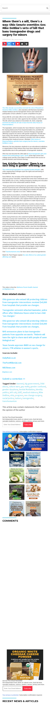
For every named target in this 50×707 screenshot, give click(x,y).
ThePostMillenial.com (11, 363)
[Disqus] (25, 554)
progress (19, 395)
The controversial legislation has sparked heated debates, (21, 169)
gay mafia (25, 386)
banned (20, 384)
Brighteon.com (7, 372)
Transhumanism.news (13, 252)
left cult (13, 392)
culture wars (14, 386)
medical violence (30, 392)
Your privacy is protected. (10, 431)
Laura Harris (18, 39)
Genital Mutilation (27, 389)
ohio (12, 395)
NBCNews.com (8, 368)
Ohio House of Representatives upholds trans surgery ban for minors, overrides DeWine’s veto (23, 141)
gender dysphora (10, 389)
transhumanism (9, 401)
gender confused (38, 386)
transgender (28, 398)
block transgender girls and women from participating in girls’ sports (24, 155)
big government (32, 384)
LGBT (20, 392)
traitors (18, 398)
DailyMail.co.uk (9, 358)
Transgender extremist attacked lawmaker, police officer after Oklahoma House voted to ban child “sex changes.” (24, 313)
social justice (8, 398)
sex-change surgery (33, 395)
